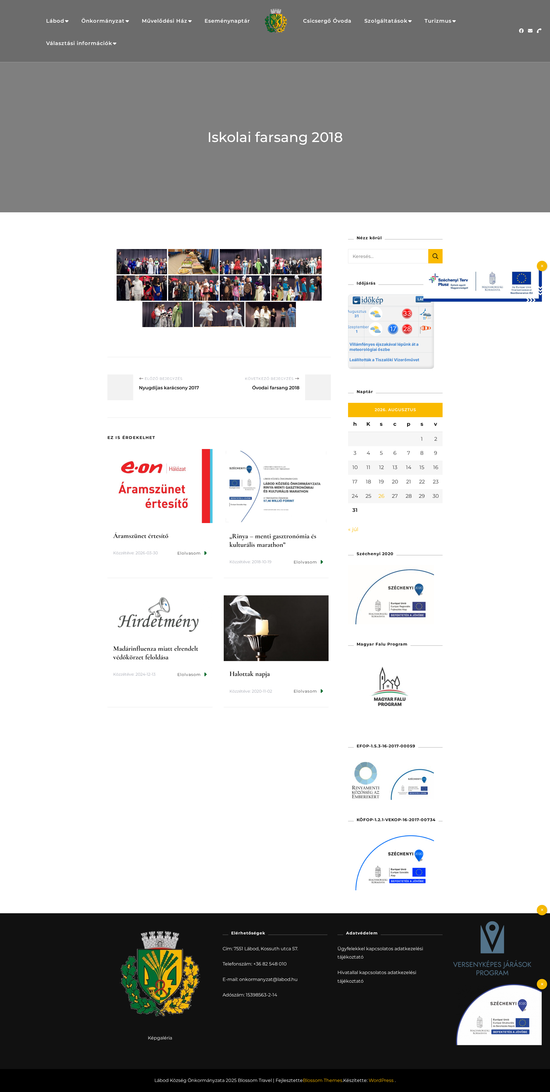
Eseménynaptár (227, 21)
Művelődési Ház (164, 21)
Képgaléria (160, 1038)
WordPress (381, 1080)
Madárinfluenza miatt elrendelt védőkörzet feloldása (155, 652)
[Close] (542, 910)
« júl (353, 529)
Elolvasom (189, 553)
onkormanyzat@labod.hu (268, 979)
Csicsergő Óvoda (327, 21)
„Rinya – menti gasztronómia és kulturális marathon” (272, 540)
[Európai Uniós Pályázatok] (482, 268)
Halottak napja (249, 674)
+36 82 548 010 (270, 964)
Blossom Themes (322, 1080)
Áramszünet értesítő (140, 536)
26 (381, 496)
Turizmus (438, 21)
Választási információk (79, 43)
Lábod (55, 21)
